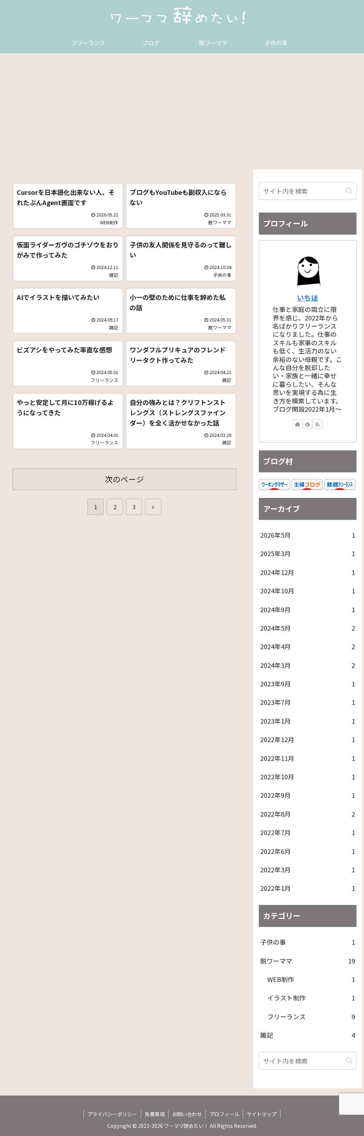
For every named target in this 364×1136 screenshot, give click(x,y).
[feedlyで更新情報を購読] (307, 424)
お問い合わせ (187, 1114)
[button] (349, 191)
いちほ (307, 297)
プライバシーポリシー (112, 1114)
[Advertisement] (182, 111)
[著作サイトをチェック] (297, 424)
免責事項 (155, 1114)
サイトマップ (262, 1114)
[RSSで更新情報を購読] (317, 424)
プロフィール (224, 1114)
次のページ (124, 478)
